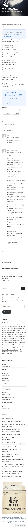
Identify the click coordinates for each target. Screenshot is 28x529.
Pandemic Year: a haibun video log (11, 421)
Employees (5, 407)
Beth (8, 135)
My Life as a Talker (7, 402)
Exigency (4, 364)
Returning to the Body (8, 397)
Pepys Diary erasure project (10, 446)
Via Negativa (10, 9)
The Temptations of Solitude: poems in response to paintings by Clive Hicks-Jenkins (13, 466)
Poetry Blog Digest (7, 418)
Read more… (10, 353)
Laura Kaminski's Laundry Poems (11, 434)
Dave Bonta (13, 326)
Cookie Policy (10, 522)
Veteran (4, 383)
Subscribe (7, 312)
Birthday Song (6, 374)
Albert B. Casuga (12, 150)
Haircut (4, 369)
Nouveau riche (6, 388)
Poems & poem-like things (13, 121)
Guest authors (6, 330)
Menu (14, 18)
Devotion (4, 392)
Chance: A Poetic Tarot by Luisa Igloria (12, 443)
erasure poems (13, 332)
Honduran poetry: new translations (11, 476)
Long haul (5, 378)
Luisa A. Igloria (17, 24)
